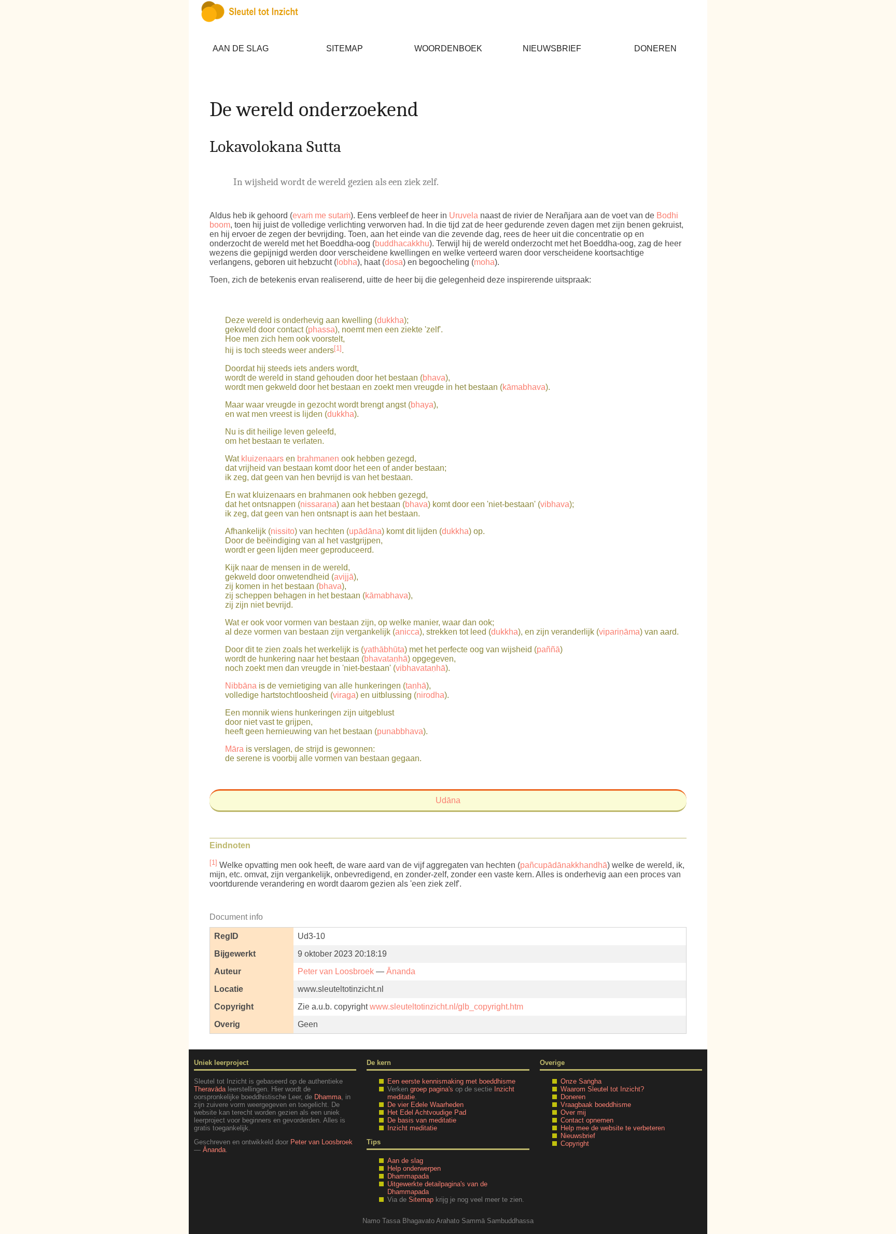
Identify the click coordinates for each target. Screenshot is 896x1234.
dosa (394, 262)
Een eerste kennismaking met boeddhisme (451, 1081)
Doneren (655, 48)
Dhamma (327, 1097)
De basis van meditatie (421, 1120)
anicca (407, 631)
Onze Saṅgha (581, 1081)
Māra (234, 749)
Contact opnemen (587, 1120)
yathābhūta (383, 649)
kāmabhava (523, 387)
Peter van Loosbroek (336, 971)
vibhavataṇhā (420, 668)
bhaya (422, 404)
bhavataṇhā (386, 658)
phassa (321, 329)
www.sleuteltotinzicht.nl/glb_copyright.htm (446, 1006)
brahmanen (318, 458)
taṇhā (415, 685)
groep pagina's (431, 1089)
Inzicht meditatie (412, 1128)
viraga (344, 695)
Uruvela (463, 215)
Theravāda (210, 1089)
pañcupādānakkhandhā (563, 865)
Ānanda (400, 971)
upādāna (365, 531)
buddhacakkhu (402, 243)
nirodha (430, 695)
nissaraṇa (318, 504)
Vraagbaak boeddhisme (596, 1105)
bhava (434, 377)
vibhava (554, 504)
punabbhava (400, 731)
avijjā (344, 576)
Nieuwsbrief (552, 48)
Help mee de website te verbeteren (613, 1128)
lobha (347, 262)
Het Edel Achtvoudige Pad (426, 1112)
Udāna (448, 800)
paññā (548, 649)
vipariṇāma (619, 631)
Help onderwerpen (414, 1168)
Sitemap (344, 48)
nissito (283, 531)
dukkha (390, 320)
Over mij (573, 1112)
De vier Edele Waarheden (425, 1105)
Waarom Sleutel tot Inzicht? (602, 1089)
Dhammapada (408, 1176)
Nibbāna (241, 685)
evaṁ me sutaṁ (321, 215)
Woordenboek (448, 48)
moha (484, 262)
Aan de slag (241, 48)
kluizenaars (262, 458)
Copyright (575, 1143)
